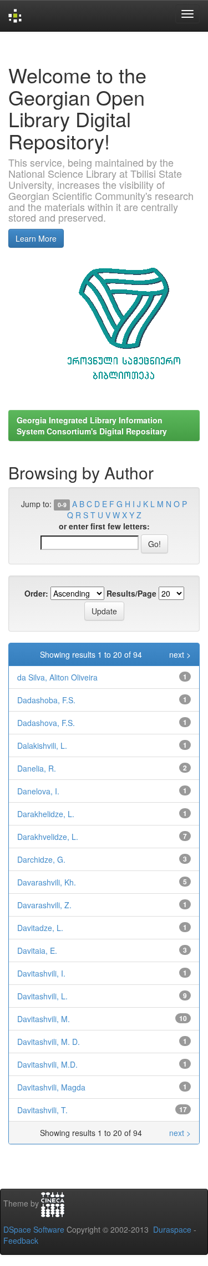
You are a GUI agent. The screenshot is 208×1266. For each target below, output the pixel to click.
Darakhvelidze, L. (47, 836)
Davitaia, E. (37, 950)
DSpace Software (33, 1229)
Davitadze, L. (40, 927)
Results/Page (131, 593)
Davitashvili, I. (41, 973)
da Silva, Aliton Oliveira (57, 677)
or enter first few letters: (104, 526)
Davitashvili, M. (43, 1018)
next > (180, 654)
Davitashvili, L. (42, 996)
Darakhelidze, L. (45, 813)
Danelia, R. (36, 768)
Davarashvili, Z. (44, 904)
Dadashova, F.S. (46, 722)
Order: (36, 593)
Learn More (36, 238)
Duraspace (172, 1229)
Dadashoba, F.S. (46, 699)
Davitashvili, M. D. (48, 1041)
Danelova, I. (38, 791)
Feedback (20, 1240)
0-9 (62, 505)
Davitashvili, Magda (51, 1087)
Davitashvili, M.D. (47, 1064)
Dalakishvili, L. (42, 745)
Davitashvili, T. (42, 1109)
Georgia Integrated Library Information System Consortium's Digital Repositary (92, 425)
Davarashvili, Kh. (46, 882)
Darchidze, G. (41, 859)
